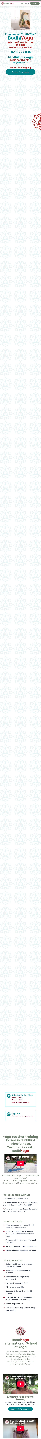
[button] (22, 3)
